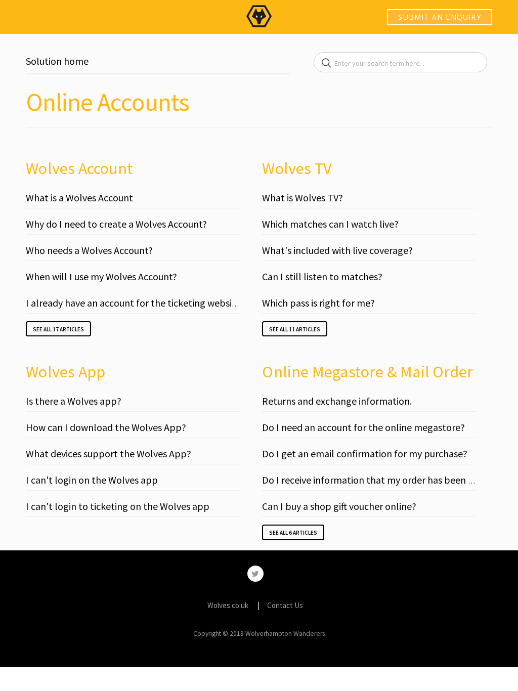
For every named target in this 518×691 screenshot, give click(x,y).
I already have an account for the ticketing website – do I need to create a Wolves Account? (218, 302)
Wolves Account (79, 168)
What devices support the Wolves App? (108, 453)
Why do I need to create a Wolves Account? (116, 224)
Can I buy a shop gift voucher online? (339, 506)
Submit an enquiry (439, 17)
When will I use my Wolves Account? (101, 276)
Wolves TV (296, 168)
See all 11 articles (294, 329)
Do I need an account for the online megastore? (363, 427)
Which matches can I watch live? (330, 224)
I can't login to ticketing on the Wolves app (117, 506)
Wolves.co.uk (227, 605)
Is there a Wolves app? (73, 401)
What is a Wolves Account (79, 197)
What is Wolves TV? (302, 197)
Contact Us (285, 605)
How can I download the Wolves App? (106, 427)
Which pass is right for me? (318, 302)
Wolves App (65, 372)
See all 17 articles (58, 329)
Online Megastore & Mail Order (367, 372)
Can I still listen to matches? (322, 276)
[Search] (326, 63)
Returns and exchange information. (337, 401)
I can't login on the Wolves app (92, 479)
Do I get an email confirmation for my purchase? (364, 453)
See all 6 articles (293, 532)
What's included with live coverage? (337, 250)
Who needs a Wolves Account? (89, 250)
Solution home (57, 61)
